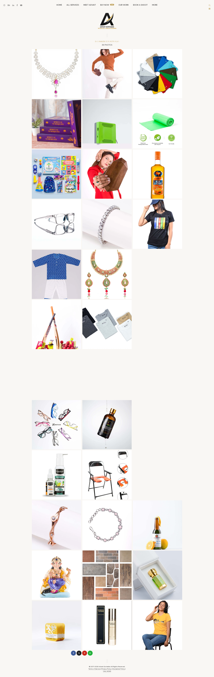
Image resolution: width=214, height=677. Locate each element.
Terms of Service (94, 669)
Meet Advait (89, 5)
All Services (73, 5)
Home (59, 5)
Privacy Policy (106, 669)
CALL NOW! (107, 671)
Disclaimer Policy (118, 669)
